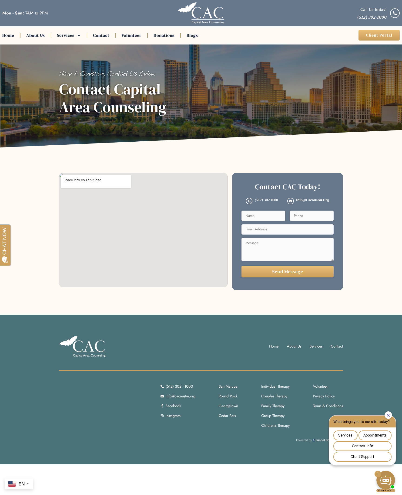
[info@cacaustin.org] (290, 201)
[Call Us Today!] (395, 13)
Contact (101, 35)
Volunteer (131, 35)
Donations (164, 35)
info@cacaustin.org (312, 199)
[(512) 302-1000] (249, 201)
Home (8, 35)
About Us (35, 35)
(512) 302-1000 (266, 199)
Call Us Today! (373, 10)
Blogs (192, 35)
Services (65, 35)
